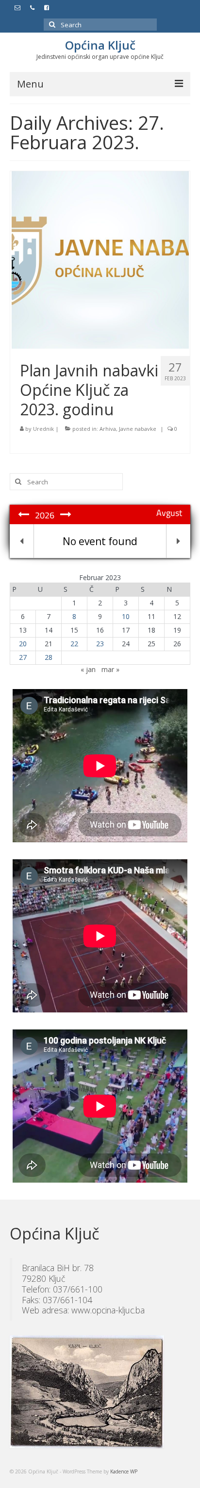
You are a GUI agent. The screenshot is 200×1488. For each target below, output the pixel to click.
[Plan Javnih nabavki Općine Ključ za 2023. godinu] (100, 259)
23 (100, 643)
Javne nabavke (137, 428)
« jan (88, 669)
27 (23, 657)
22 (74, 643)
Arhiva (108, 428)
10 (126, 616)
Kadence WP (123, 1471)
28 (48, 657)
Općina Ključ (100, 45)
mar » (110, 669)
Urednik (43, 428)
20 (23, 643)
